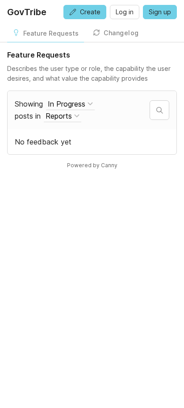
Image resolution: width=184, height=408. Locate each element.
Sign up (160, 12)
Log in (125, 12)
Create (90, 12)
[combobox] (70, 104)
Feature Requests (51, 33)
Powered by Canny (92, 165)
